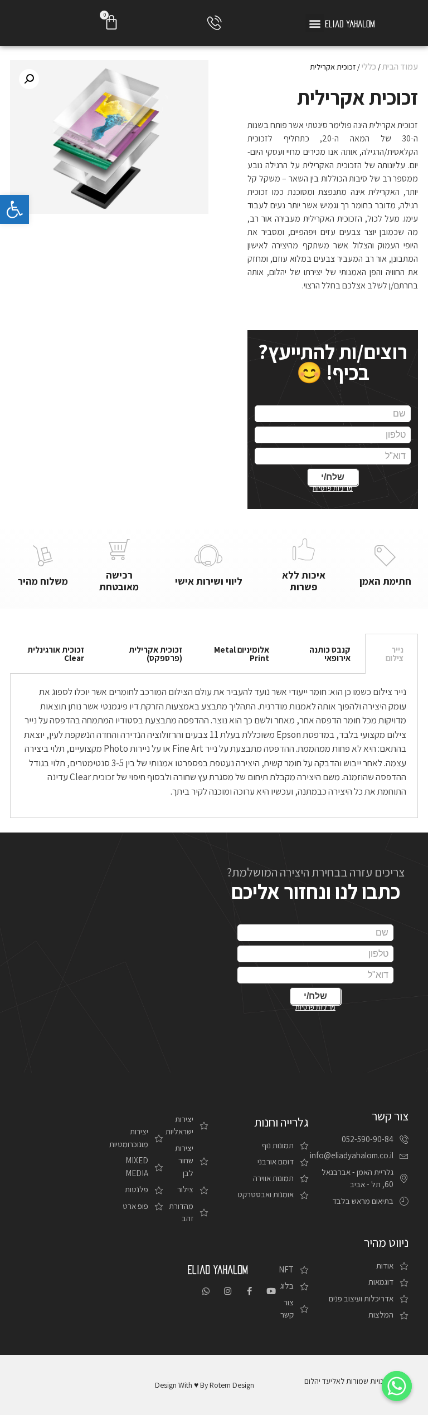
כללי (369, 66)
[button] (314, 23)
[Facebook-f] (249, 1291)
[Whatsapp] (206, 1291)
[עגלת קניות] (111, 22)
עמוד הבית (400, 66)
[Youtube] (271, 1291)
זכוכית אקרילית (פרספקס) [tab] (155, 653)
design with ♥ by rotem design (204, 1385)
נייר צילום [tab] (394, 653)
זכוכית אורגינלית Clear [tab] (55, 653)
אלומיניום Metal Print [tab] (241, 653)
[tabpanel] (214, 746)
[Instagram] (227, 1291)
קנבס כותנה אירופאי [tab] (330, 653)
